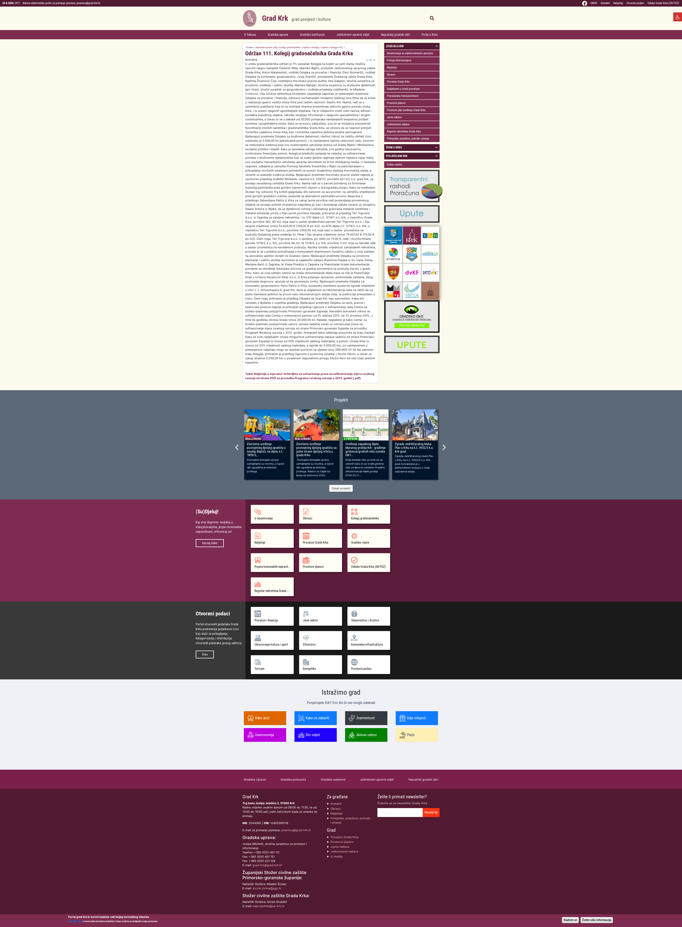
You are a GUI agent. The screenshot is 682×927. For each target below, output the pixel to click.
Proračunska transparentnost (403, 96)
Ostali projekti (341, 488)
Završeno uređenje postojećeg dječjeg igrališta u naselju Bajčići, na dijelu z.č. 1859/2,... (266, 449)
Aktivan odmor (366, 735)
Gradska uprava (278, 34)
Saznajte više (75, 921)
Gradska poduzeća (293, 779)
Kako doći (262, 718)
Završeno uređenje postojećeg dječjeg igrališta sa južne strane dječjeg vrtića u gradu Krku (316, 449)
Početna (249, 47)
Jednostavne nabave (398, 124)
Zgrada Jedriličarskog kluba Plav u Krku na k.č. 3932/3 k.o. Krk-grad (414, 447)
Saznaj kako (210, 543)
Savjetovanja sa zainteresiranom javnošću (410, 53)
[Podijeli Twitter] (374, 60)
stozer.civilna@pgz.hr (267, 888)
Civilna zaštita (394, 164)
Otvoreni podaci (635, 3)
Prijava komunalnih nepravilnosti (274, 566)
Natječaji (618, 3)
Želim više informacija (596, 919)
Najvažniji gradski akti (395, 34)
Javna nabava (394, 117)
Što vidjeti (313, 735)
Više (205, 654)
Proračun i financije (266, 620)
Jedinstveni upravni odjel (352, 34)
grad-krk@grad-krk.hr (267, 865)
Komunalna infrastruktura (367, 644)
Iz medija (337, 856)
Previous (237, 446)
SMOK (593, 3)
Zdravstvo (309, 644)
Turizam (259, 668)
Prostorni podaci (361, 668)
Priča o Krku (430, 34)
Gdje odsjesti (416, 718)
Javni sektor (310, 620)
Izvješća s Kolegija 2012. (332, 47)
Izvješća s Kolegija (310, 47)
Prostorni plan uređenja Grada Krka (406, 110)
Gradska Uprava (255, 779)
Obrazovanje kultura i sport (271, 644)
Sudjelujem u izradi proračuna (403, 88)
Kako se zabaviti (317, 718)
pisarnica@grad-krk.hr (88, 3)
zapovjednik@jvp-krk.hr (269, 906)
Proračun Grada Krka (398, 81)
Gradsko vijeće (360, 542)
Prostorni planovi (396, 103)
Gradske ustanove (333, 779)
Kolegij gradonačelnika (289, 47)
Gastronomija (264, 735)
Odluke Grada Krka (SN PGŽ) (663, 3)
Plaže (411, 735)
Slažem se (570, 919)
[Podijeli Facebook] (370, 60)
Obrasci (391, 74)
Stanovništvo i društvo (365, 620)
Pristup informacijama (399, 60)
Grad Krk (296, 18)
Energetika (309, 668)
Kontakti (605, 3)
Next (444, 446)
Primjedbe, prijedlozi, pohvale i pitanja (408, 138)
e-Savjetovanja (264, 518)
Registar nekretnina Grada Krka (404, 131)
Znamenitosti (365, 718)
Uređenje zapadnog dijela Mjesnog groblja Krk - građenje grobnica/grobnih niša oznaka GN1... (365, 449)
